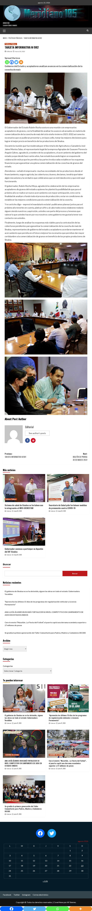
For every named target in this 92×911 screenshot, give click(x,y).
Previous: (15, 455)
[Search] (87, 30)
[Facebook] (12, 62)
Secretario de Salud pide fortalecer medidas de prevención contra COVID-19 (68, 507)
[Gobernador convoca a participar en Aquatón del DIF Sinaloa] (24, 532)
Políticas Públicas (10, 44)
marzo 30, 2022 (20, 51)
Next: (80, 456)
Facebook (7, 895)
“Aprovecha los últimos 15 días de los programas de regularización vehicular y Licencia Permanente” (40, 603)
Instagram (26, 895)
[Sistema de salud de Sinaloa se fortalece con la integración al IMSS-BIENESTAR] (24, 488)
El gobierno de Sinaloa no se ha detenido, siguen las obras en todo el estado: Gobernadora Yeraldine (42, 592)
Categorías (8, 666)
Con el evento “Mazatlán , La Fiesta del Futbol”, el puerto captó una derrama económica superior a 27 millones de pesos (45, 623)
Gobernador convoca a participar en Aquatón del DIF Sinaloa (24, 550)
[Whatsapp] (7, 62)
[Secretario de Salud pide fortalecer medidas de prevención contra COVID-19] (68, 488)
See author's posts (37, 433)
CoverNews (58, 902)
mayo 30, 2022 (18, 511)
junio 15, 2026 (17, 723)
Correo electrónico (40, 895)
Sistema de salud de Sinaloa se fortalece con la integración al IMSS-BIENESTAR (24, 507)
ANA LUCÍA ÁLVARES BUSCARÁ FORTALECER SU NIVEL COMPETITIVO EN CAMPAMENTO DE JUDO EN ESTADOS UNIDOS (44, 613)
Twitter (17, 895)
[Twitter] (16, 62)
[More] (21, 62)
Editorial (9, 51)
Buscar (7, 564)
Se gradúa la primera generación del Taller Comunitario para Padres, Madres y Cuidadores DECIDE (45, 633)
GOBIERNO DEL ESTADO (12, 709)
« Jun (45, 881)
